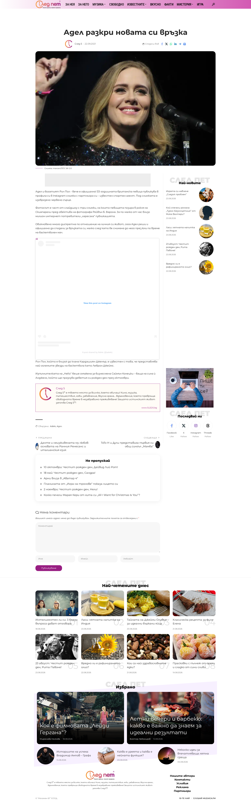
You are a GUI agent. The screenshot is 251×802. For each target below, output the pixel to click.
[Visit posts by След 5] (68, 44)
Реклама (182, 787)
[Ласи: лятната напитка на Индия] (206, 231)
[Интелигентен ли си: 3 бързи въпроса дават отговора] (56, 603)
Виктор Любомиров (140, 739)
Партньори (182, 791)
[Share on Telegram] (180, 44)
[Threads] (208, 429)
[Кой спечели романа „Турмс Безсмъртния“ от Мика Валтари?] (206, 213)
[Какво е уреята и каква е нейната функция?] (106, 755)
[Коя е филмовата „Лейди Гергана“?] (80, 718)
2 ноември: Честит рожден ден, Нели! (71, 489)
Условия (182, 783)
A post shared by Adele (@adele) (97, 352)
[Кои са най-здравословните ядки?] (148, 647)
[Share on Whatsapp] (171, 44)
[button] (213, 4)
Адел (59, 426)
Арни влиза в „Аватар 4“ (61, 478)
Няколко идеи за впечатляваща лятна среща (193, 753)
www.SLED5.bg (149, 407)
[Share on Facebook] (162, 44)
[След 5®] (48, 4)
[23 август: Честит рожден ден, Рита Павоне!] (206, 249)
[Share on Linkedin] (175, 44)
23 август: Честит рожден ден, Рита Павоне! (177, 247)
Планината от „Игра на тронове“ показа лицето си (81, 483)
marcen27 (57, 168)
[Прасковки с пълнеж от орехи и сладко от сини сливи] (194, 647)
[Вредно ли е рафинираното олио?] (206, 267)
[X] (183, 429)
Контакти (182, 779)
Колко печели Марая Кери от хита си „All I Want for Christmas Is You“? (92, 495)
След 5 (78, 44)
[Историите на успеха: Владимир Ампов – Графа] (45, 755)
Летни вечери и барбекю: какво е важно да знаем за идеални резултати (166, 726)
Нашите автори (182, 775)
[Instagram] (195, 429)
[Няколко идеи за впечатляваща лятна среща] (166, 755)
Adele (53, 426)
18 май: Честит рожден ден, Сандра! (69, 472)
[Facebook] (171, 429)
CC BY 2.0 (67, 168)
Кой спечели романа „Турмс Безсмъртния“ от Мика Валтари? (181, 210)
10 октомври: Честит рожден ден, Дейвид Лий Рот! (81, 467)
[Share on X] (166, 44)
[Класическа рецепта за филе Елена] (194, 603)
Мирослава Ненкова (50, 739)
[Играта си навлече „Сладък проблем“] (206, 195)
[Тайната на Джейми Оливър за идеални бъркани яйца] (148, 603)
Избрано (125, 687)
